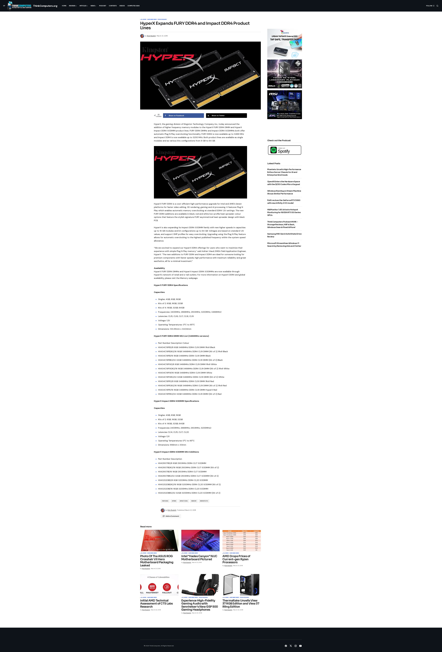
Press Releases (162, 19)
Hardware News (152, 19)
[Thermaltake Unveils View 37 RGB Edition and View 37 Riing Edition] (241, 585)
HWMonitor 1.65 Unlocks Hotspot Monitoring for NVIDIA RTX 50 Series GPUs (284, 212)
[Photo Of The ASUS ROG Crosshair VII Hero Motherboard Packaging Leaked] (159, 540)
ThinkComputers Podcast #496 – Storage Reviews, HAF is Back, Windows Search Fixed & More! (282, 225)
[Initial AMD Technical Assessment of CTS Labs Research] (159, 585)
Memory (193, 501)
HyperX (174, 501)
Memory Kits (204, 501)
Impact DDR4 (184, 501)
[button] (4, 5)
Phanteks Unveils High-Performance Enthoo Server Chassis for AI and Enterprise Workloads (284, 172)
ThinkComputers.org (45, 6)
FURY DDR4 (165, 501)
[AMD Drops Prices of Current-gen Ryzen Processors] (241, 540)
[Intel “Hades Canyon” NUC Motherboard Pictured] (200, 540)
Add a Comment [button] (172, 516)
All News (143, 19)
